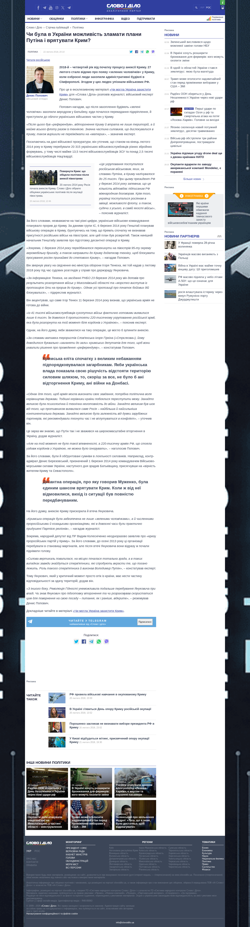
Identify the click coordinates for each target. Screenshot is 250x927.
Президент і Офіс (76, 848)
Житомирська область (120, 864)
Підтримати (146, 18)
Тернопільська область (180, 850)
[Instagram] (57, 8)
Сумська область (177, 847)
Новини (33, 18)
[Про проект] (222, 2)
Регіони (147, 842)
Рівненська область (149, 869)
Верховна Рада (75, 851)
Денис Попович (36, 95)
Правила (31, 865)
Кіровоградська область (151, 853)
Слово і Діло (34, 27)
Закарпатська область (120, 867)
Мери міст (72, 864)
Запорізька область (119, 869)
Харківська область (179, 853)
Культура (207, 853)
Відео (125, 18)
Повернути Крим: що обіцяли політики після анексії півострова (74, 175)
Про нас (31, 859)
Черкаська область (178, 861)
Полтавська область (149, 867)
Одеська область (148, 864)
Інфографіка (104, 18)
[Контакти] (222, 7)
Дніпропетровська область (122, 858)
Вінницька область (118, 853)
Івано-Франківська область (152, 847)
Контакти (32, 862)
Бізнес (205, 847)
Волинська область (119, 856)
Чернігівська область (179, 867)
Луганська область (148, 856)
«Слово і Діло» (48, 906)
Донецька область (118, 861)
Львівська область (148, 858)
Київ (111, 847)
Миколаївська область (150, 861)
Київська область (148, 850)
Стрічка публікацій (57, 27)
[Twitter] (63, 8)
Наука (205, 856)
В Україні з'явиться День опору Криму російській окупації (110, 710)
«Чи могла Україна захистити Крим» (98, 611)
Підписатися (145, 622)
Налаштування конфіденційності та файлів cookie (52, 913)
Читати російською (38, 60)
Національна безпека (213, 858)
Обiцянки (56, 18)
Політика (78, 27)
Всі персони (73, 867)
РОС (208, 7)
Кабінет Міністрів (76, 854)
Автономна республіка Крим (123, 850)
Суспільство (208, 867)
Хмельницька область (180, 858)
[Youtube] (50, 8)
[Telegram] (44, 8)
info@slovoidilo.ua (125, 922)
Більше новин (192, 179)
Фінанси (206, 869)
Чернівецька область (179, 864)
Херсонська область (179, 856)
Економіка (207, 850)
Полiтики (78, 18)
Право (205, 864)
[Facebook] (38, 8)
